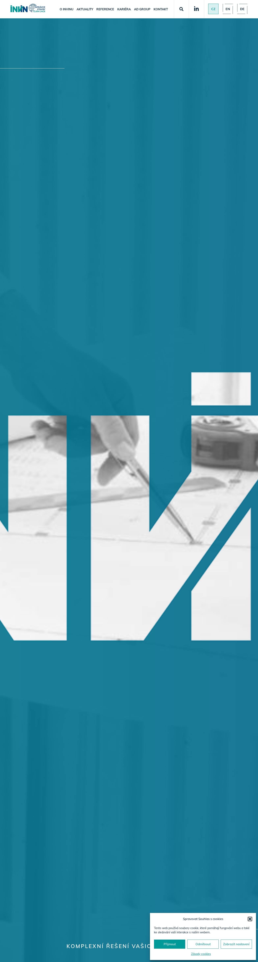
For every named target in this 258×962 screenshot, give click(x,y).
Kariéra (124, 9)
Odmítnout (203, 944)
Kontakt (161, 9)
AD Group (142, 9)
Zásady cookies (201, 954)
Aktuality (85, 9)
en (228, 9)
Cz (213, 9)
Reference (105, 9)
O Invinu (66, 9)
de (242, 9)
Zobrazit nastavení (236, 944)
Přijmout (170, 944)
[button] (250, 919)
